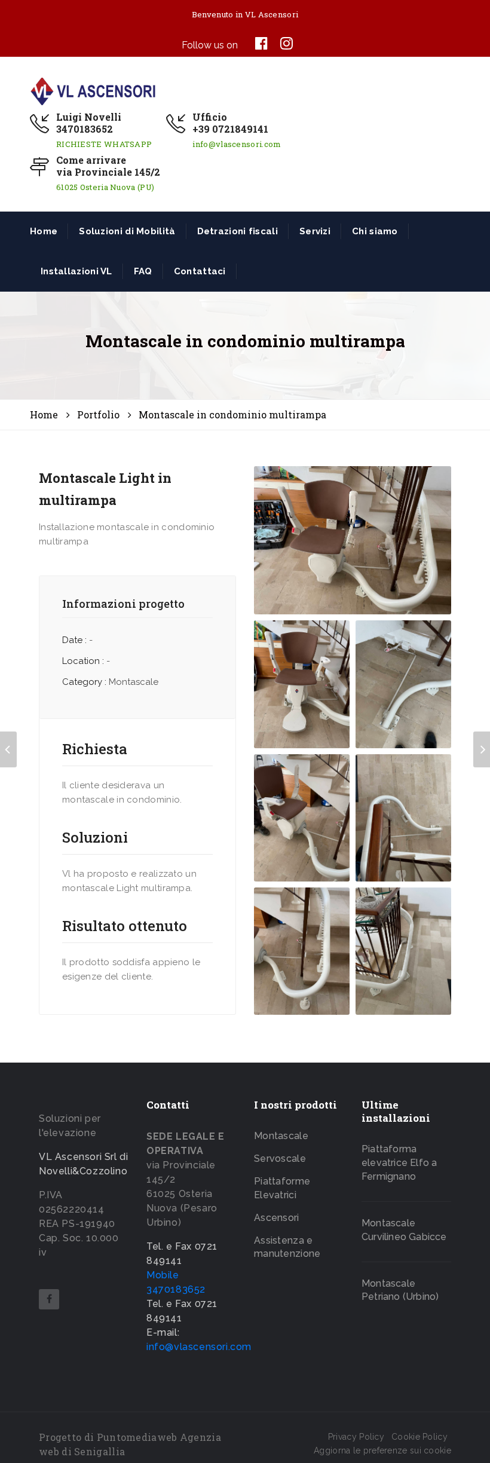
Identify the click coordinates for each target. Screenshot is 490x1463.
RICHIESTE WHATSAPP (104, 144)
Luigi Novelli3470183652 (88, 123)
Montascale (281, 1135)
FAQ (143, 271)
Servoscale (280, 1158)
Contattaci (200, 271)
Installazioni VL (76, 271)
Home (43, 231)
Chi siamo (375, 231)
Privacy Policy (356, 1436)
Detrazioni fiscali (237, 231)
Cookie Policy (419, 1436)
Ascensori (276, 1217)
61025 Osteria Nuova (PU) (105, 187)
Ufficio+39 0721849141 (230, 123)
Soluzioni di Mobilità (127, 231)
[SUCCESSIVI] (481, 749)
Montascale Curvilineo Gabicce (404, 1229)
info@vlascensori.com (236, 144)
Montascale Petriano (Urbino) (400, 1290)
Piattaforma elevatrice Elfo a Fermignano (399, 1162)
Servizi (314, 231)
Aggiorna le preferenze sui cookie (382, 1450)
